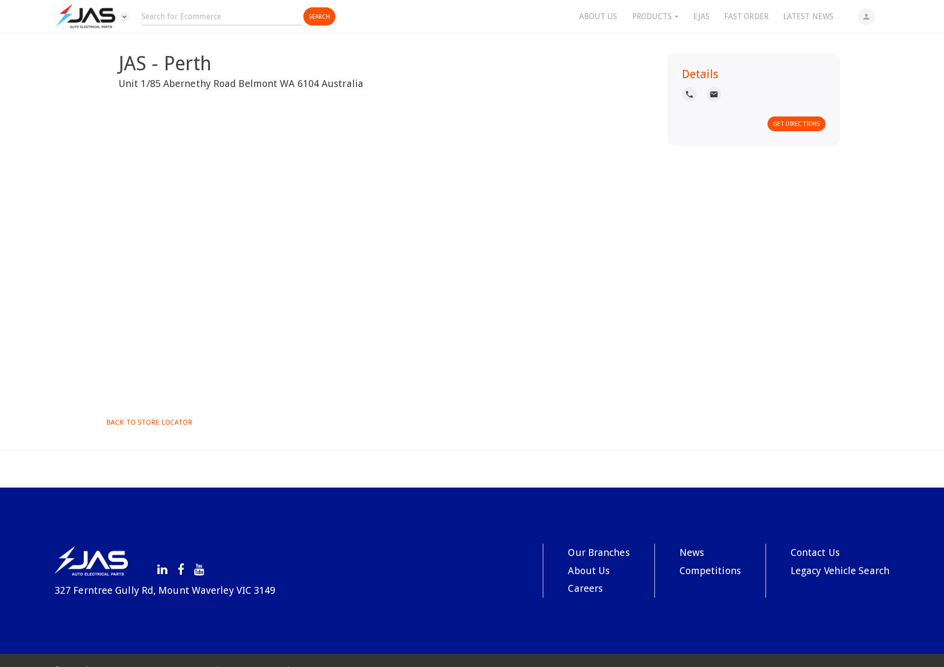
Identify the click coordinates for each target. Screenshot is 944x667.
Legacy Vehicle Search (840, 571)
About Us (598, 16)
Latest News (808, 16)
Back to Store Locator (148, 422)
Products (653, 16)
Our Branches (598, 552)
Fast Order (746, 16)
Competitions (710, 571)
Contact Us (815, 552)
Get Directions (796, 123)
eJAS (701, 16)
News (691, 552)
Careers (585, 588)
